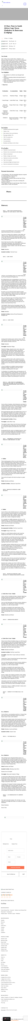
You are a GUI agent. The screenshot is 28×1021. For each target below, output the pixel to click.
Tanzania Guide (4, 945)
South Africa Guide (4, 943)
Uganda (2, 928)
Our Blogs (3, 903)
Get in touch (3, 1009)
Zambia (2, 930)
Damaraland (3, 911)
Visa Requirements (4, 971)
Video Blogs (3, 991)
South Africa (3, 925)
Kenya (2, 923)
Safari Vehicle (3, 987)
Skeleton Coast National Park (20, 910)
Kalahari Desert (4, 913)
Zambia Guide (4, 949)
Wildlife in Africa (4, 989)
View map (3, 1002)
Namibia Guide (4, 938)
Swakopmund (9, 911)
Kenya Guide (3, 942)
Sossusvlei (12, 910)
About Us (3, 957)
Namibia (2, 920)
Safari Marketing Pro (14, 1020)
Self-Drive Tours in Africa (6, 980)
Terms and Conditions (5, 969)
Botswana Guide (4, 940)
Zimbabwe (3, 932)
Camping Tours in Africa (6, 977)
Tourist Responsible (5, 967)
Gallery (2, 958)
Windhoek (18, 913)
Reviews (2, 964)
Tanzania (2, 927)
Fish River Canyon (11, 913)
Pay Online (3, 962)
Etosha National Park (5, 910)
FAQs (2, 960)
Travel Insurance (4, 965)
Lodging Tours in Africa (5, 979)
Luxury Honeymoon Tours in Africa (8, 982)
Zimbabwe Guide (4, 950)
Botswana (3, 922)
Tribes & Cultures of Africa (6, 984)
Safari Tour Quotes (4, 985)
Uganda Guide (4, 947)
